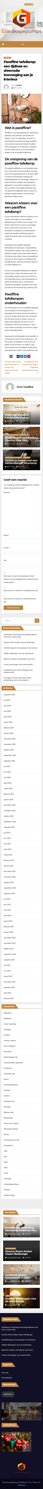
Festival (7, 1035)
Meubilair (7, 1107)
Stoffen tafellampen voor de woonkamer (19, 653)
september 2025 (10, 755)
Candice (19, 85)
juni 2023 (7, 904)
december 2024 (10, 805)
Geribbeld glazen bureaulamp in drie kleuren (21, 648)
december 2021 (10, 982)
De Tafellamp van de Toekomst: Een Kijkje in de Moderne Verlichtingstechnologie (30, 366)
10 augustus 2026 (14, 1257)
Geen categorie (9, 1046)
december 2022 (10, 938)
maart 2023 (8, 921)
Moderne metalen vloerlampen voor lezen (19, 659)
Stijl (5, 1156)
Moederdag (8, 1118)
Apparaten (7, 57)
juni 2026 (7, 706)
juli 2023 (7, 899)
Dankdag (7, 1029)
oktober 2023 (9, 882)
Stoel (6, 1162)
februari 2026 (9, 728)
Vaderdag (7, 1179)
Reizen (6, 1134)
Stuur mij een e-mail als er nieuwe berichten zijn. (20, 600)
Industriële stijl (9, 1074)
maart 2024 (8, 855)
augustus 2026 (9, 695)
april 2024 (7, 849)
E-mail (6, 548)
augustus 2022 (9, 960)
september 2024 (10, 822)
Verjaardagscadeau (11, 1184)
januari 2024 (8, 866)
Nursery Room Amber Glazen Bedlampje (19, 642)
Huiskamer (8, 1068)
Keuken (7, 1096)
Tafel (5, 1167)
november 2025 (10, 744)
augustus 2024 (9, 827)
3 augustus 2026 (13, 1281)
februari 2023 (9, 927)
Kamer (6, 1079)
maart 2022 (8, 976)
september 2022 (10, 954)
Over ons (5, 1373)
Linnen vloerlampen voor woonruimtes (18, 664)
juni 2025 (7, 772)
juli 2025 (7, 766)
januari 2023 (8, 932)
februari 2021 (9, 998)
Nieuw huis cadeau (11, 1123)
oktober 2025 (9, 750)
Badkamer (8, 1018)
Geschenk (7, 1051)
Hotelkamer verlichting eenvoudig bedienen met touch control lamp (21, 1230)
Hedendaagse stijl (11, 1057)
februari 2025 (9, 794)
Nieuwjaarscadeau (11, 1129)
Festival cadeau (10, 1040)
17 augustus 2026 (14, 1234)
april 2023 (7, 915)
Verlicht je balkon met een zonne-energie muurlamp (21, 462)
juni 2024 (7, 838)
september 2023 (10, 888)
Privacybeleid (7, 1378)
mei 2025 (7, 777)
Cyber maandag (10, 1024)
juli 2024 (7, 833)
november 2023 (10, 877)
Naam (6, 535)
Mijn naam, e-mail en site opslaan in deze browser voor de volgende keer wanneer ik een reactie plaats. (21, 579)
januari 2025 (8, 799)
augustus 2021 (9, 987)
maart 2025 (8, 788)
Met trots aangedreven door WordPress (15, 1482)
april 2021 (7, 993)
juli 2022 (7, 965)
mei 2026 (7, 711)
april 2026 (7, 717)
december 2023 (10, 871)
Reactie (7, 492)
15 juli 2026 (11, 1305)
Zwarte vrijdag (9, 1195)
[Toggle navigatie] (23, 44)
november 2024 (10, 811)
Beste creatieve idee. (21, 1411)
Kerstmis (7, 1090)
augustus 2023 (9, 893)
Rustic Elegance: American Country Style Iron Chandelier (21, 440)
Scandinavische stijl (11, 1140)
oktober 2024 (9, 816)
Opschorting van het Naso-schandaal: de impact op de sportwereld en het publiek (13, 367)
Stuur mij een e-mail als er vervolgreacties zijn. (21, 590)
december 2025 (10, 739)
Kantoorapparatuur (12, 412)
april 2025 (7, 783)
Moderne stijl (9, 1112)
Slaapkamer (8, 1145)
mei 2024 (7, 844)
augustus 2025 (9, 761)
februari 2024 (9, 860)
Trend (6, 1173)
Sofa (5, 1151)
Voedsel (7, 1190)
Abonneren (8, 1394)
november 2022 (10, 943)
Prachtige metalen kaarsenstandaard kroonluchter (16, 417)
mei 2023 (7, 910)
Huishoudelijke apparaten (14, 457)
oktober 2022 (9, 949)
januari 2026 (8, 733)
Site (5, 560)
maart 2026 (8, 722)
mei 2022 (7, 971)
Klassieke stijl (9, 1101)
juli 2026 (7, 700)
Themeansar (21, 1485)
